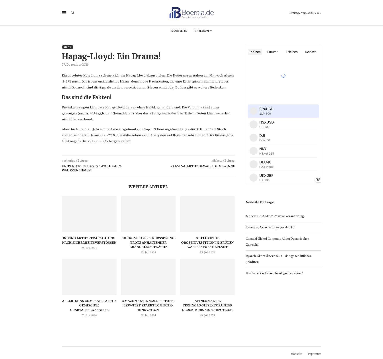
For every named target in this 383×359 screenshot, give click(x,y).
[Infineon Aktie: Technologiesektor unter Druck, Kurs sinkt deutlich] (207, 277)
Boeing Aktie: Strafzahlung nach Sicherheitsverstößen (89, 240)
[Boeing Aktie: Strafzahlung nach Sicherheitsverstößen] (89, 214)
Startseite (179, 31)
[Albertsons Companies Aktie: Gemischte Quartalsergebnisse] (89, 277)
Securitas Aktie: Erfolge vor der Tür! (271, 228)
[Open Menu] (64, 13)
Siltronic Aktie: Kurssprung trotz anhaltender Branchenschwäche (148, 242)
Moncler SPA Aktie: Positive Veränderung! (275, 216)
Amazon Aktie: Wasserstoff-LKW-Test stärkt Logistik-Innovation (148, 305)
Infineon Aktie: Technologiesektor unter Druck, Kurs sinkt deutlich (207, 305)
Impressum (201, 31)
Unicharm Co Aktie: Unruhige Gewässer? (274, 273)
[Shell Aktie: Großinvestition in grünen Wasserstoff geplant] (207, 214)
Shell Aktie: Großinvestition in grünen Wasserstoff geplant (207, 242)
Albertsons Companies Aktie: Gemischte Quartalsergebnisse (89, 305)
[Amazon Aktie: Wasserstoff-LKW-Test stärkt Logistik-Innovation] (148, 277)
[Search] (72, 13)
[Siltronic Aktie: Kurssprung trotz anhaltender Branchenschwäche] (148, 214)
